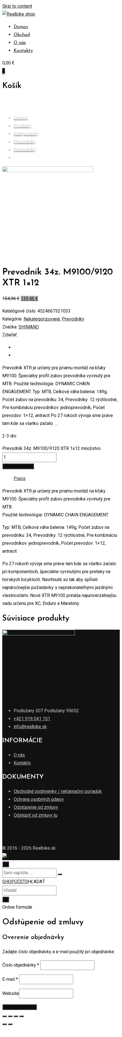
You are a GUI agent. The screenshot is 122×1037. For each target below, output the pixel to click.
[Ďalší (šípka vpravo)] (10, 1024)
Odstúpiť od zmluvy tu (35, 815)
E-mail (10, 979)
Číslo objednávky (20, 965)
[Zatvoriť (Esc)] (4, 1016)
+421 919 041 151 (32, 718)
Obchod (22, 35)
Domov (21, 27)
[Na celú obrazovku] (16, 1016)
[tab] (20, 479)
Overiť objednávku (20, 1007)
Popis (20, 478)
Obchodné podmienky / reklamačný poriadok (58, 791)
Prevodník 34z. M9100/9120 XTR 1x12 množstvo (51, 448)
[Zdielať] (10, 1016)
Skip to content (17, 6)
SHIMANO (28, 327)
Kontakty (23, 51)
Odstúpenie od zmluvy (36, 807)
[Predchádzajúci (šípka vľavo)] (4, 1024)
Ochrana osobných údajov (39, 799)
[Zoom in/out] (21, 1016)
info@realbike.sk (30, 726)
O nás (20, 43)
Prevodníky (73, 319)
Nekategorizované (42, 319)
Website (10, 993)
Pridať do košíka (18, 466)
